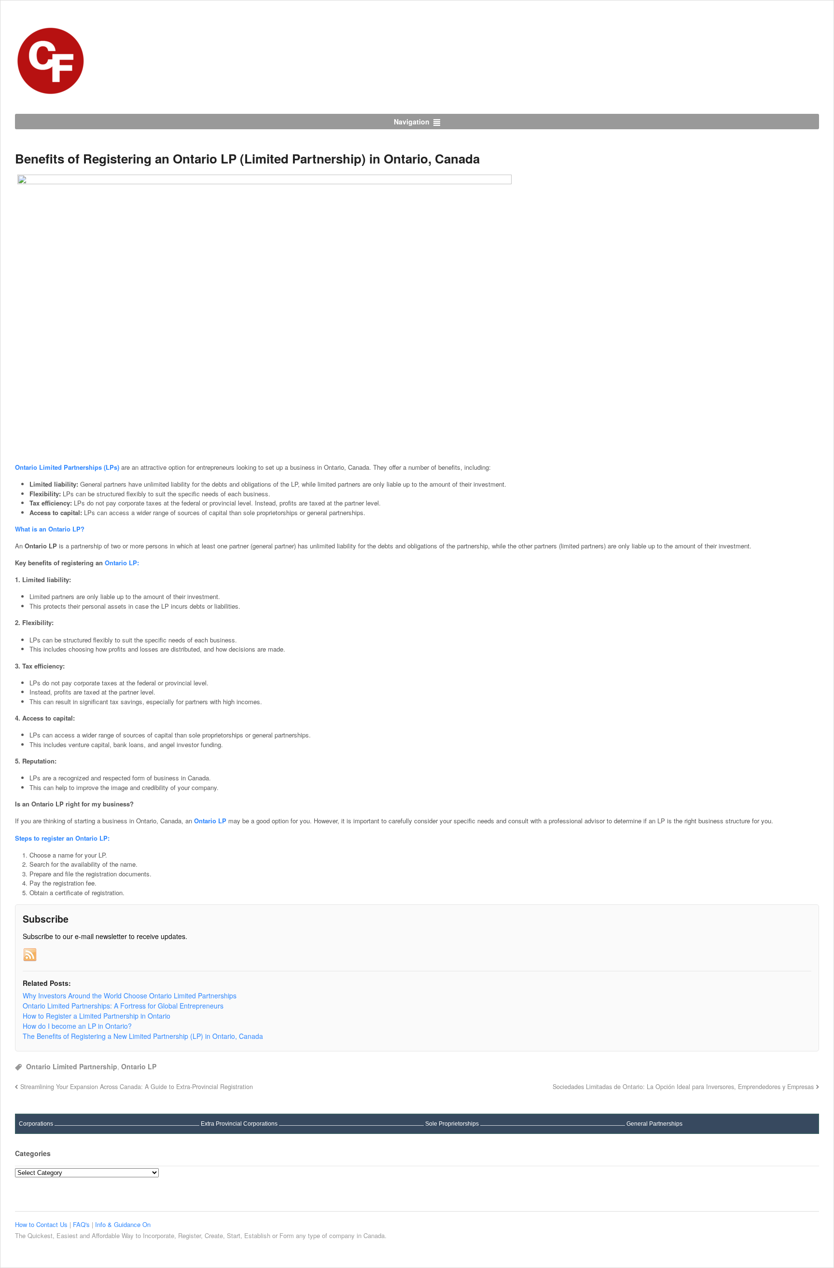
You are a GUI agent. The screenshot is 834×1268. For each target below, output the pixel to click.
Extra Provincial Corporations (239, 1123)
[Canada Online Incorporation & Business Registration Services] (51, 91)
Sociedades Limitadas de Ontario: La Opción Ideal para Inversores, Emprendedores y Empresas (683, 1086)
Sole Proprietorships (452, 1123)
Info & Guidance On (123, 1224)
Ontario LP (138, 1066)
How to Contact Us (42, 1224)
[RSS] (30, 955)
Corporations (36, 1123)
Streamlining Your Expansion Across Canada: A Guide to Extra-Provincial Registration (136, 1086)
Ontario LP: (122, 562)
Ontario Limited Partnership (71, 1066)
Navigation (412, 121)
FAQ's (82, 1224)
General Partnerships (654, 1123)
